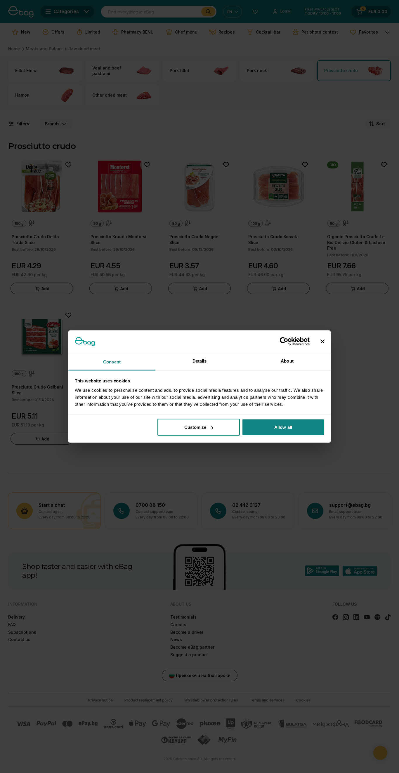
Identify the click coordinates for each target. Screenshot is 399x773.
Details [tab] (199, 360)
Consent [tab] (112, 361)
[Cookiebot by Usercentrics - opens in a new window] (284, 341)
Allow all (283, 427)
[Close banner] (322, 342)
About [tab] (287, 360)
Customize (195, 427)
